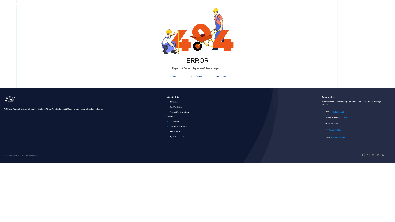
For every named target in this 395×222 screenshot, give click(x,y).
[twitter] (368, 155)
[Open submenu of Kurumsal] (184, 5)
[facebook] (363, 155)
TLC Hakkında (174, 121)
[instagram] (373, 155)
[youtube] (378, 155)
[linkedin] (383, 155)
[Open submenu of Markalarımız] (172, 5)
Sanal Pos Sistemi (176, 107)
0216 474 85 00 (338, 111)
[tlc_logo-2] (19, 3)
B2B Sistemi (174, 102)
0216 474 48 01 (335, 129)
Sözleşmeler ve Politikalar (178, 126)
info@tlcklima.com (338, 138)
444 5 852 (344, 118)
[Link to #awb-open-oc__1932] (349, 5)
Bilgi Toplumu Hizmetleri (178, 137)
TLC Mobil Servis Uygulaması (180, 112)
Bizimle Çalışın (175, 131)
